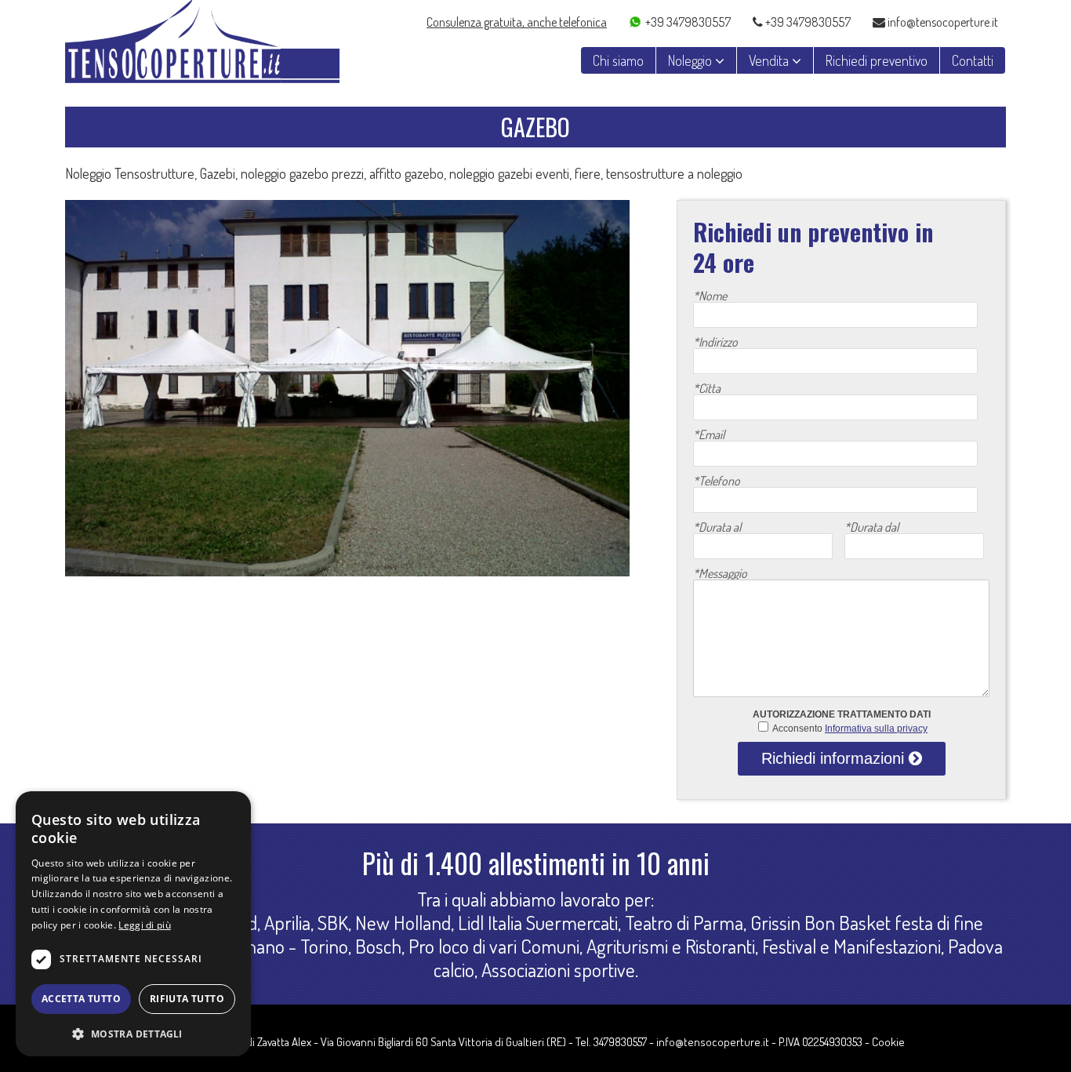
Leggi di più (144, 925)
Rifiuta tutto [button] (187, 998)
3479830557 (620, 1041)
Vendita (770, 60)
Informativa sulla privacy (876, 728)
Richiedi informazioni (835, 758)
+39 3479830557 (688, 21)
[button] (133, 1032)
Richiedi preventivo (877, 60)
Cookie (888, 1041)
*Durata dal (871, 527)
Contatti (972, 60)
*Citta (707, 388)
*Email (708, 434)
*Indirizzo (715, 342)
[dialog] (133, 923)
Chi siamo (618, 60)
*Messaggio (720, 573)
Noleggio (691, 60)
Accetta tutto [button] (81, 998)
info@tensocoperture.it (941, 21)
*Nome (710, 295)
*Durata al (717, 527)
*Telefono (716, 480)
